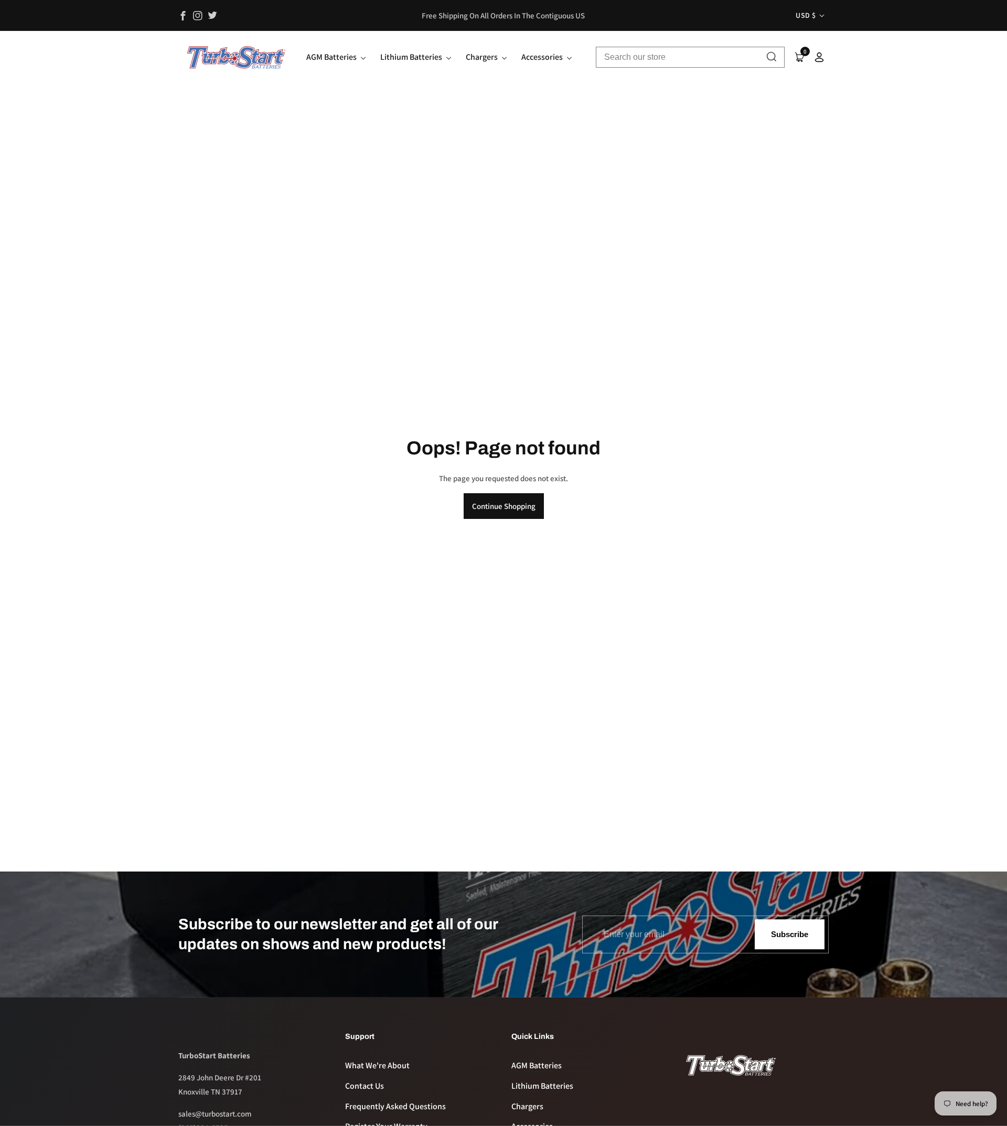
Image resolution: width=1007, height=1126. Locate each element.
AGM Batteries (536, 1065)
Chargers (527, 1106)
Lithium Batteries (542, 1085)
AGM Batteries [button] (332, 56)
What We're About (377, 1065)
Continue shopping (503, 506)
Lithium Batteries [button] (412, 56)
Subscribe (789, 934)
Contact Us (364, 1085)
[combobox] (690, 57)
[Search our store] (771, 57)
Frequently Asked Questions (395, 1106)
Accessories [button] (542, 56)
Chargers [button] (482, 56)
